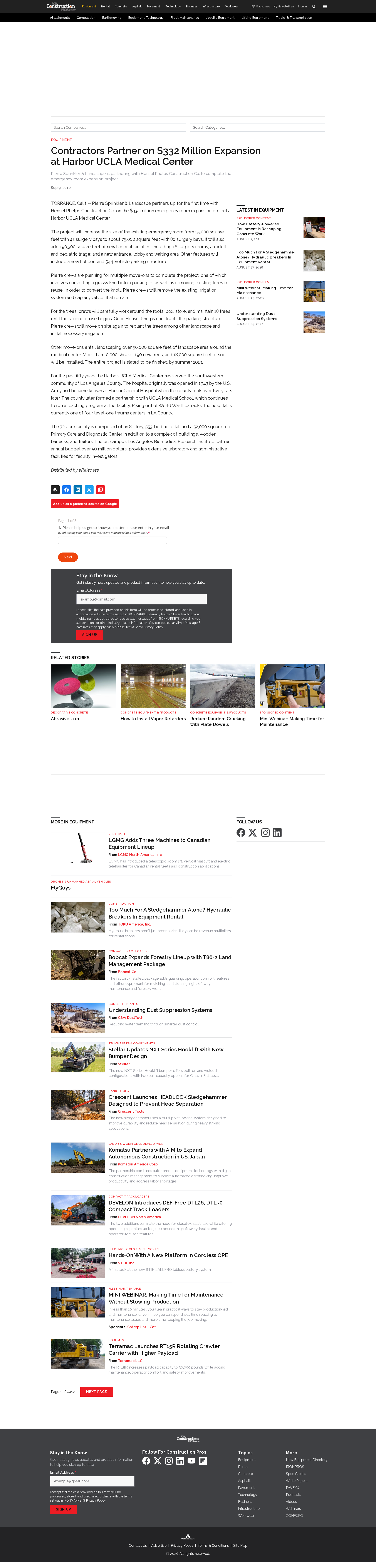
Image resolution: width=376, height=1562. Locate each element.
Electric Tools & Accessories (134, 1249)
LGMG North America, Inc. (140, 855)
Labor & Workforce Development (137, 1143)
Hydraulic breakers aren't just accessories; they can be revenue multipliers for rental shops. (170, 933)
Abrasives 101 (65, 718)
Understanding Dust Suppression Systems (257, 316)
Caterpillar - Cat (141, 1327)
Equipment (61, 140)
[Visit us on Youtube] (191, 1461)
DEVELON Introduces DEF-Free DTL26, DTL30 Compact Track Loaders (166, 1206)
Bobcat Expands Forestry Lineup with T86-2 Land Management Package (170, 960)
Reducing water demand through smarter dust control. (154, 1024)
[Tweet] (89, 489)
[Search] (313, 6)
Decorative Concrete (69, 712)
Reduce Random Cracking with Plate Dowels (218, 721)
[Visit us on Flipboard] (203, 1461)
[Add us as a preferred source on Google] (100, 489)
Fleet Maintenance (125, 1288)
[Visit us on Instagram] (265, 832)
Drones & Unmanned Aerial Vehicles (81, 881)
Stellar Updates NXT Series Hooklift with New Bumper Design (166, 1052)
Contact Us (138, 1545)
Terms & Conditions (213, 1545)
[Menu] (325, 6)
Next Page (96, 1392)
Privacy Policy (153, 627)
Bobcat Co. (127, 972)
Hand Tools (119, 1091)
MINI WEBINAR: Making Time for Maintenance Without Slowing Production (166, 1298)
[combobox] (118, 127)
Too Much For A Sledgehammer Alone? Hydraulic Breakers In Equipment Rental (266, 257)
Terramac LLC (130, 1361)
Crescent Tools (131, 1111)
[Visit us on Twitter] (253, 832)
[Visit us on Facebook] (241, 832)
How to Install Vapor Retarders (153, 718)
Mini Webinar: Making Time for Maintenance (265, 290)
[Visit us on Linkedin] (277, 832)
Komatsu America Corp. (138, 1164)
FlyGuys (60, 888)
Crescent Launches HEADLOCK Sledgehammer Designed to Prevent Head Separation (168, 1100)
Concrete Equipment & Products (148, 712)
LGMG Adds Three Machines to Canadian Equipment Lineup (159, 843)
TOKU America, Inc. (134, 924)
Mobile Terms (124, 627)
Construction (121, 903)
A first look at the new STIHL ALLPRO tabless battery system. (160, 1269)
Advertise (158, 1545)
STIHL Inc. (126, 1263)
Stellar (124, 1064)
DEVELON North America (139, 1217)
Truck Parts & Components (132, 1043)
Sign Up (89, 635)
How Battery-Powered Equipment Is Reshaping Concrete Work (259, 229)
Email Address (89, 590)
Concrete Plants (123, 1004)
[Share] (66, 489)
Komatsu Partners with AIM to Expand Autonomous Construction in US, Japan (157, 1153)
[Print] (55, 489)
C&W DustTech (130, 1018)
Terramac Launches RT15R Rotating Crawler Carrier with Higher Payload (164, 1349)
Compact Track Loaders (129, 951)
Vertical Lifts (120, 834)
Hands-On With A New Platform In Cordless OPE (168, 1255)
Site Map (240, 1545)
